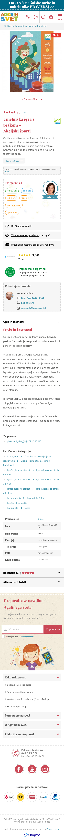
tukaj (7, 171)
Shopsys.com (53, 829)
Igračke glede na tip (17, 503)
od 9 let (11, 197)
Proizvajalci (13, 507)
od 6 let (27, 190)
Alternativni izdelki (15, 582)
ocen (24, 259)
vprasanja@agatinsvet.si (33, 308)
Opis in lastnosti (13, 322)
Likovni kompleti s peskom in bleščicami (27, 26)
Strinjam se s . (20, 636)
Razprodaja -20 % (35, 498)
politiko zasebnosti (26, 636)
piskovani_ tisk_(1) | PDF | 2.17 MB (24, 441)
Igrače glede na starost (19, 470)
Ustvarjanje (13, 456)
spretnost (12, 212)
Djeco (27, 507)
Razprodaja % (14, 498)
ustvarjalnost (14, 205)
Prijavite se (53, 629)
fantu (24, 197)
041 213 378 (27, 303)
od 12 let (12, 190)
